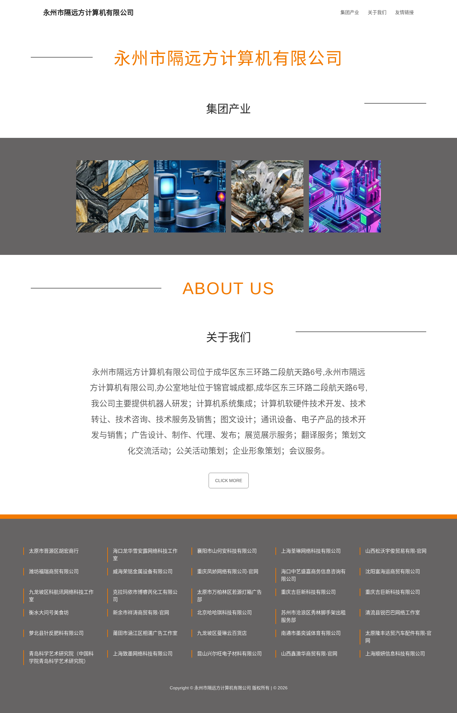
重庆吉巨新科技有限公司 (308, 592)
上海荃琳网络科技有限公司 (311, 551)
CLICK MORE (228, 480)
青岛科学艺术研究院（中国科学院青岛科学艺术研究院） (61, 657)
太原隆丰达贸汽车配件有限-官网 (398, 637)
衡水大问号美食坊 (49, 612)
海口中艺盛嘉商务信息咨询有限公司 (313, 575)
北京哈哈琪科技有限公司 (224, 612)
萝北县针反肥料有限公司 (56, 633)
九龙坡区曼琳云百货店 (222, 633)
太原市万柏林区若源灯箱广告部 (229, 595)
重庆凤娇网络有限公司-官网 (227, 571)
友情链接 (404, 12)
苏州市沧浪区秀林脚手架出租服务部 (313, 616)
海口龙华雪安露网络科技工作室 (145, 554)
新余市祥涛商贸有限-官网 (141, 612)
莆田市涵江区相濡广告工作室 (145, 633)
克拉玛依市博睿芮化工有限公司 (145, 595)
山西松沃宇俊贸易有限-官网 (396, 551)
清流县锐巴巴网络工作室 (392, 612)
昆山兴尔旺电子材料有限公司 (229, 653)
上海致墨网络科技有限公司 (143, 653)
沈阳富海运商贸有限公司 (392, 571)
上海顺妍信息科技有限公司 (395, 653)
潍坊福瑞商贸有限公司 (54, 571)
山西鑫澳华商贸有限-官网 (309, 653)
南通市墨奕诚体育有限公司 (311, 633)
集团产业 (349, 12)
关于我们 (377, 12)
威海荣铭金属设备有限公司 (143, 571)
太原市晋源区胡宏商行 (54, 551)
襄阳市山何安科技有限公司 (227, 551)
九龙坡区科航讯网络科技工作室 (61, 595)
